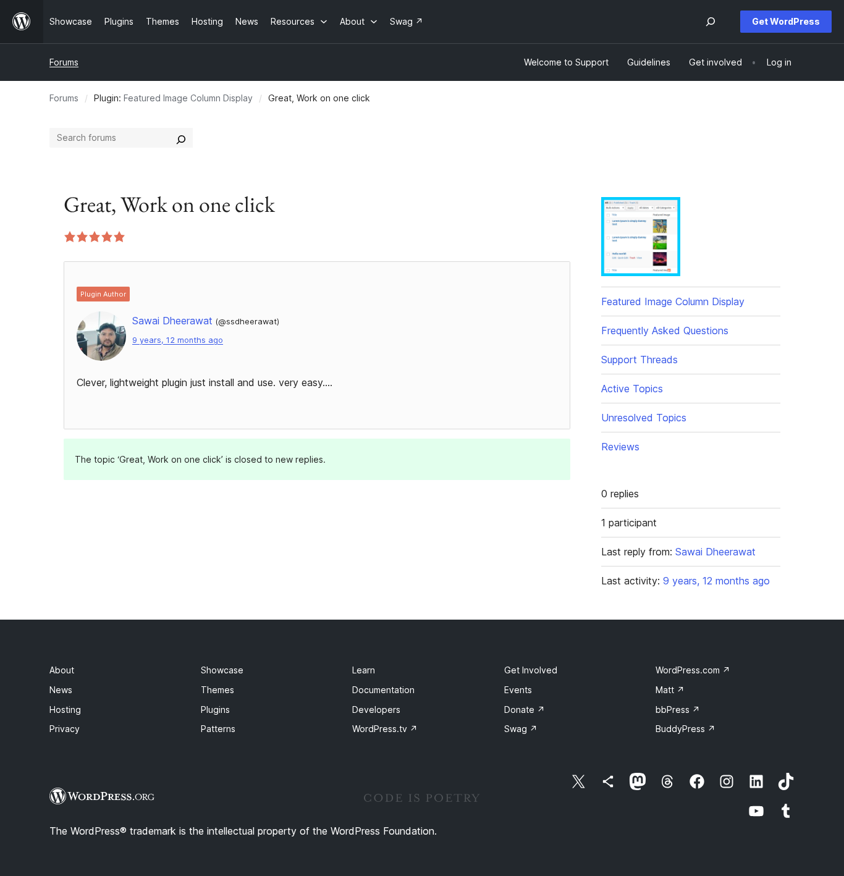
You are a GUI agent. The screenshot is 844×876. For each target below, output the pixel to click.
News (60, 689)
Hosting (65, 709)
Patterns (218, 728)
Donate (524, 709)
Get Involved (530, 670)
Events (518, 689)
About (61, 670)
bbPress (678, 709)
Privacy (64, 728)
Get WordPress (786, 21)
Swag (521, 728)
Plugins (215, 709)
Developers (376, 709)
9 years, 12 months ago (177, 340)
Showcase (222, 670)
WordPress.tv (385, 728)
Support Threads (639, 359)
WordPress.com (693, 670)
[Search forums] (181, 138)
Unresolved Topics (643, 417)
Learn (363, 670)
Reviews (620, 446)
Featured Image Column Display (188, 98)
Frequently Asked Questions (664, 330)
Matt (670, 689)
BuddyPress (685, 728)
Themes (217, 689)
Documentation (383, 689)
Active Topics (632, 388)
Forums (63, 62)
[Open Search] (710, 21)
